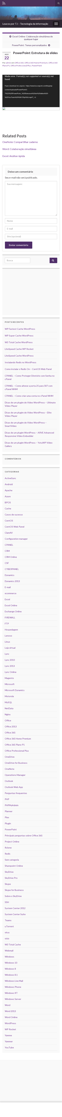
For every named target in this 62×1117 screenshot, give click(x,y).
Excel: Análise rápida (13, 155)
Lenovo (8, 635)
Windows (9, 956)
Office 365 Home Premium (36, 63)
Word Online (11, 1017)
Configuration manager (16, 538)
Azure (8, 496)
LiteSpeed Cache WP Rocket (19, 349)
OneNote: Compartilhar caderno (20, 141)
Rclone (8, 847)
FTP (7, 623)
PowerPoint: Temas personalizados (29, 45)
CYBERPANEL (12, 569)
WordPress (10, 1023)
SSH (7, 902)
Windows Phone (13, 987)
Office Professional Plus (20, 65)
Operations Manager (15, 775)
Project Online (12, 841)
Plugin (8, 823)
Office (8, 720)
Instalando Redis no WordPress (20, 362)
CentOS (9, 520)
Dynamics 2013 (12, 581)
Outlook (9, 781)
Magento (9, 678)
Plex (7, 817)
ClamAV (9, 532)
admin (8, 63)
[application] (31, 91)
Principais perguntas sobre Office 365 (23, 835)
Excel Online (11, 605)
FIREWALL (10, 617)
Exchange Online (13, 611)
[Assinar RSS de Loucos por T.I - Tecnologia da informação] (3, 2)
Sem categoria (12, 859)
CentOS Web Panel (14, 526)
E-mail (8, 587)
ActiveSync (10, 478)
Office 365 (19, 63)
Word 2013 (10, 1011)
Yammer (9, 1041)
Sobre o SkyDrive (13, 896)
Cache (8, 508)
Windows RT (11, 993)
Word (7, 1005)
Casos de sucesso (14, 514)
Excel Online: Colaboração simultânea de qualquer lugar (33, 37)
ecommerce (10, 593)
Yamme (8, 1035)
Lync (7, 653)
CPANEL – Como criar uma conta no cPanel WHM (29, 395)
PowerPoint (37, 65)
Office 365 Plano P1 (15, 744)
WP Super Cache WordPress (19, 335)
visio (7, 938)
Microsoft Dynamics (14, 690)
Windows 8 (10, 968)
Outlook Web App (14, 787)
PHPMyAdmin (11, 805)
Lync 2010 (10, 660)
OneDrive (9, 756)
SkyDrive (9, 871)
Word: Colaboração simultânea (19, 148)
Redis (7, 853)
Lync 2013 (10, 666)
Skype (8, 884)
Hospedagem (11, 629)
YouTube (9, 1047)
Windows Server (13, 999)
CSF (7, 563)
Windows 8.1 (11, 974)
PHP (7, 799)
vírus (7, 932)
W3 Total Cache (13, 944)
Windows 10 (11, 962)
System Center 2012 (15, 908)
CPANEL (9, 544)
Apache (8, 490)
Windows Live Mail (14, 980)
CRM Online (11, 557)
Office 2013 (11, 726)
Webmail (9, 950)
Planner (8, 811)
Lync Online (10, 672)
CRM (7, 550)
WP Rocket (10, 1029)
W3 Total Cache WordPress (19, 342)
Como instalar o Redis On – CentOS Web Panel (28, 369)
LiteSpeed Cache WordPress (19, 355)
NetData (9, 708)
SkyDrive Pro (11, 878)
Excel (7, 599)
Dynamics (9, 575)
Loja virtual (10, 647)
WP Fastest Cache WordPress (20, 328)
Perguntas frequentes (16, 793)
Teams (8, 920)
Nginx (7, 714)
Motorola (9, 696)
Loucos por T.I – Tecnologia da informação (25, 23)
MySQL (8, 702)
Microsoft (9, 684)
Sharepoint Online (14, 865)
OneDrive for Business (16, 762)
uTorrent (9, 926)
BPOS (8, 502)
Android (9, 484)
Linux (7, 641)
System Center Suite (15, 914)
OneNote (9, 769)
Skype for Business (14, 890)
